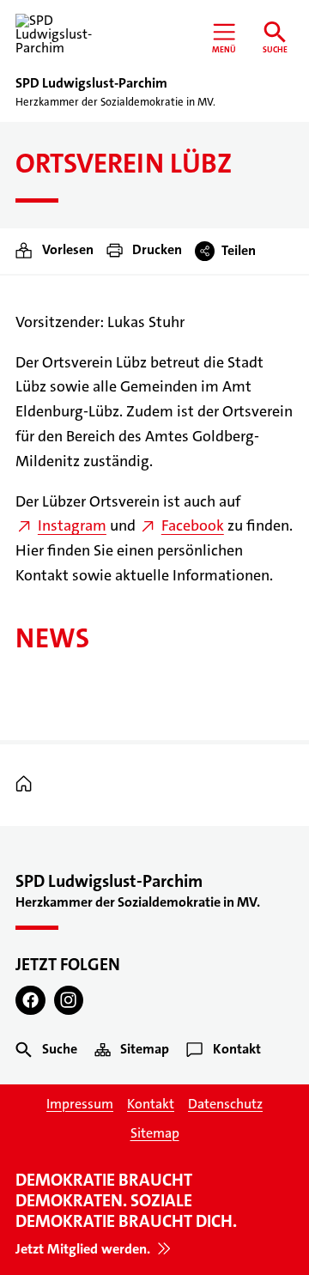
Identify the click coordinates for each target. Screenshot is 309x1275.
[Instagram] (69, 1001)
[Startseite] (27, 784)
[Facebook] (30, 1001)
